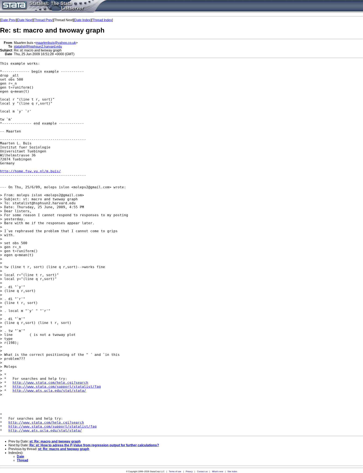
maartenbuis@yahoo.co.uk (56, 43)
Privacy (189, 471)
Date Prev (8, 20)
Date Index (82, 20)
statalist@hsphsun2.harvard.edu (38, 46)
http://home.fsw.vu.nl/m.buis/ (30, 171)
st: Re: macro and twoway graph (55, 441)
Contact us (202, 471)
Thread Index (102, 20)
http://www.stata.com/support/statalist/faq (57, 387)
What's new (217, 471)
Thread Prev (43, 20)
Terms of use (175, 471)
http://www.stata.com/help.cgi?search (50, 383)
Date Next (24, 20)
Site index (232, 471)
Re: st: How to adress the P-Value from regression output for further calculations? (94, 445)
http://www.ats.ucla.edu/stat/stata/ (49, 391)
